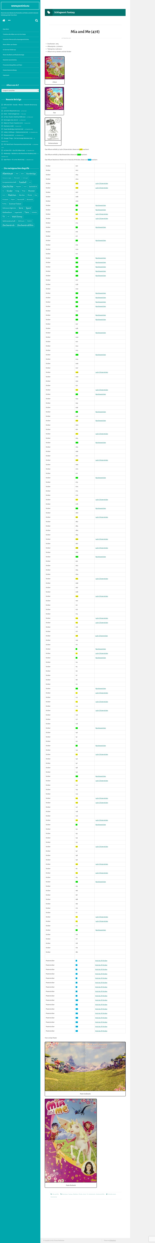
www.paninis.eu (20, 5)
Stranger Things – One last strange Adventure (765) (18, 138)
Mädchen (12, 195)
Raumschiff (20, 199)
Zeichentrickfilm (25, 225)
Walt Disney (17, 217)
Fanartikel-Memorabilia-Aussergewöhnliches (16, 39)
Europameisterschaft (9, 182)
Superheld (18, 212)
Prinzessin (5, 199)
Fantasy (70, 1194)
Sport (28, 208)
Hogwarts (18, 186)
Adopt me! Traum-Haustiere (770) (13, 123)
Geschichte (7, 186)
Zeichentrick (8, 225)
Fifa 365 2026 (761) (9, 135)
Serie (21, 208)
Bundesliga (31, 174)
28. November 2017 (66, 38)
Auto (17, 173)
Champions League (6, 178)
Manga (23, 191)
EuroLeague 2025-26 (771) (11, 120)
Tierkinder (34, 212)
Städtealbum (7, 212)
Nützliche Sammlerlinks (10, 60)
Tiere (26, 212)
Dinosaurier (17, 178)
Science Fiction (15, 204)
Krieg (17, 191)
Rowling (4, 203)
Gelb (30, 182)
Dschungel (25, 178)
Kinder (10, 191)
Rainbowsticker (101, 205)
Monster (31, 191)
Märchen (22, 195)
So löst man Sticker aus (9, 49)
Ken (3, 190)
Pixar (36, 195)
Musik (3, 195)
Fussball (22, 182)
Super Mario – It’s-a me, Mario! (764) (14, 159)
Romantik (30, 199)
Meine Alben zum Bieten (10, 44)
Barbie (22, 173)
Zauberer (29, 221)
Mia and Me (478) (85, 32)
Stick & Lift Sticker (101, 961)
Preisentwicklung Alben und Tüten (12, 65)
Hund (25, 186)
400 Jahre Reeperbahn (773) (12, 111)
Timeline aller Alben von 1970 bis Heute (14, 34)
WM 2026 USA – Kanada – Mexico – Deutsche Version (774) (20, 104)
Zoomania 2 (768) (9, 126)
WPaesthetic (112, 1240)
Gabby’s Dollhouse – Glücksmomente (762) (16, 132)
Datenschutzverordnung (10, 70)
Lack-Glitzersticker (101, 183)
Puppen (13, 199)
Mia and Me (55, 1194)
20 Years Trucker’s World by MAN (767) (14, 117)
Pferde (29, 195)
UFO (8, 216)
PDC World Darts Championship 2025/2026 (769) (17, 144)
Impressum (6, 75)
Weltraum (21, 221)
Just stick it (33, 186)
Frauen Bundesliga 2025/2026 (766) (13, 129)
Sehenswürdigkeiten (9, 208)
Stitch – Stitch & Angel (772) (11, 114)
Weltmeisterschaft (8, 221)
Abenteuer (7, 173)
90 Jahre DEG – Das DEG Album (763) (14, 150)
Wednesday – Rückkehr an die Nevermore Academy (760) (20, 153)
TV (3, 217)
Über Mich (6, 29)
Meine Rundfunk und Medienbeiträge (13, 55)
